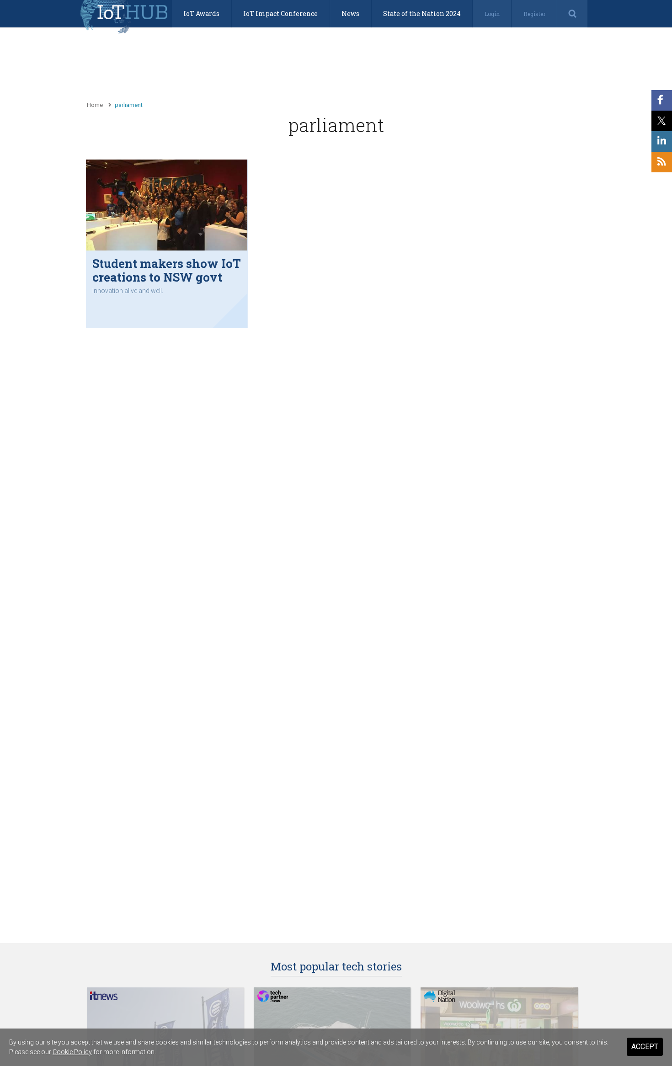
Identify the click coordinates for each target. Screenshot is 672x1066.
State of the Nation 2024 (422, 13)
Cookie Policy (72, 1051)
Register (534, 13)
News (350, 13)
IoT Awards (201, 13)
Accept (644, 1046)
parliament (129, 104)
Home (95, 104)
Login (492, 13)
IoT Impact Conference (280, 13)
